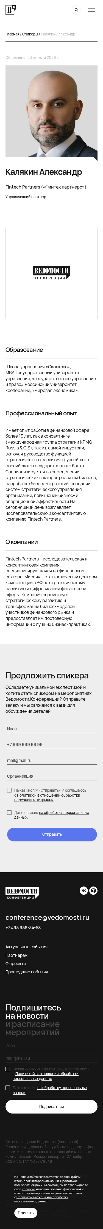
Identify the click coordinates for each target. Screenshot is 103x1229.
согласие (28, 1189)
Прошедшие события (26, 972)
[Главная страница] (10, 10)
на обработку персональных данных (51, 815)
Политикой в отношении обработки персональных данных (47, 798)
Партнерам (16, 955)
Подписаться (51, 1106)
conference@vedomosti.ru (47, 917)
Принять (26, 1212)
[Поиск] (76, 10)
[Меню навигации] (91, 9)
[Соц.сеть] (84, 890)
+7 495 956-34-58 (23, 927)
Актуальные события (26, 947)
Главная (12, 34)
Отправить (52, 834)
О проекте (15, 963)
